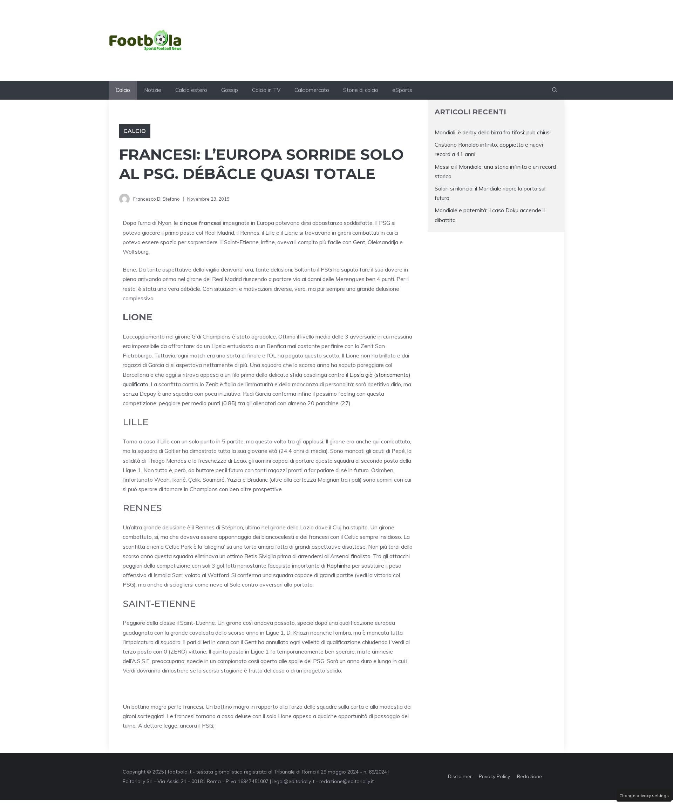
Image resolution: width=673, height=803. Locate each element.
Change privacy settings (644, 795)
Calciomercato (311, 90)
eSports (402, 90)
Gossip (229, 90)
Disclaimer (460, 776)
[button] (554, 90)
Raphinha (339, 565)
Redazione (529, 776)
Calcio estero (191, 90)
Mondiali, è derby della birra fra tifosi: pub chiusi (493, 132)
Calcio (123, 90)
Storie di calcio (360, 90)
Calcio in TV (266, 90)
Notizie (152, 90)
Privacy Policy (494, 776)
